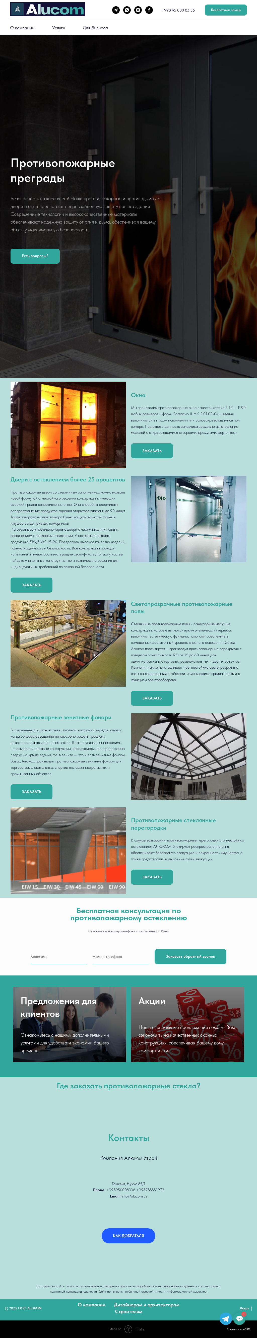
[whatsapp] (127, 10)
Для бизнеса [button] (95, 27)
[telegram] (116, 10)
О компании (22, 27)
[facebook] (149, 10)
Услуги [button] (58, 27)
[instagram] (138, 10)
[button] (35, 753)
